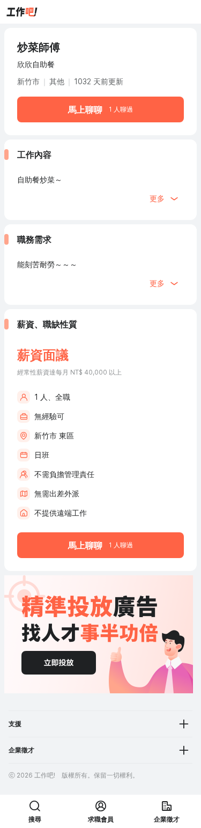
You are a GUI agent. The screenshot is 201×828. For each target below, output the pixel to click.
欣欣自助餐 (36, 64)
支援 (15, 724)
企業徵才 (21, 750)
